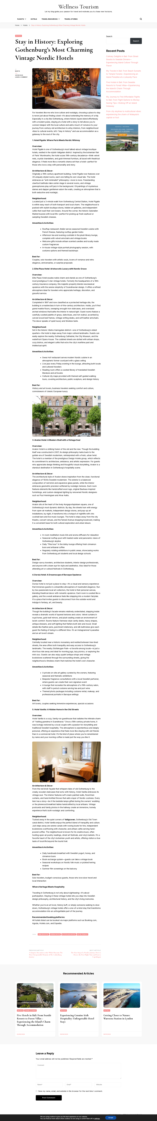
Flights (20, 19)
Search (109, 36)
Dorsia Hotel (55, 934)
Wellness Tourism (78, 6)
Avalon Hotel (43, 934)
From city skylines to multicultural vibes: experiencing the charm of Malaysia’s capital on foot (123, 114)
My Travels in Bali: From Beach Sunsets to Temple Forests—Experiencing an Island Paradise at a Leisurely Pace (123, 74)
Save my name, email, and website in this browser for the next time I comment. (70, 1091)
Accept (110, 1118)
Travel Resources (50, 19)
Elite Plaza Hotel (68, 934)
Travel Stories (71, 19)
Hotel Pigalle (82, 934)
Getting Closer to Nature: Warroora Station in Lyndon (118, 1017)
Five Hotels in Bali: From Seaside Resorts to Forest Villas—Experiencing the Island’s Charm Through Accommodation (34, 1020)
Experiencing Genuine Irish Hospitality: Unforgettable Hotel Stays (77, 1018)
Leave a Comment (22, 77)
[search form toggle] (141, 19)
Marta (17, 71)
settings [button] (97, 1119)
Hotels (34, 19)
